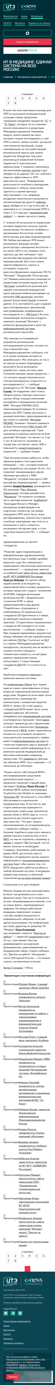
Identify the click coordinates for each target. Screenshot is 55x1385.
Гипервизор (41, 726)
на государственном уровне (34, 878)
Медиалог (10, 496)
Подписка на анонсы (39, 23)
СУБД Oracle (35, 426)
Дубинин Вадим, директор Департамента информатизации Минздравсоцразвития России (34, 1116)
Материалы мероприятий (32, 77)
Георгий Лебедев (13, 579)
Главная (8, 77)
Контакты (20, 23)
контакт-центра (31, 170)
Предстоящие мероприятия (17, 1321)
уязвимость (30, 758)
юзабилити (40, 500)
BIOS (24, 730)
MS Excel (31, 314)
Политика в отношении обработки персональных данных (25, 1367)
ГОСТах (21, 639)
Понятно (13, 1377)
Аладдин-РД (11, 796)
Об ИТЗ (7, 23)
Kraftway (21, 786)
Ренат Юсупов (35, 786)
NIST (6, 839)
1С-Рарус (9, 124)
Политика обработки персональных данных (22, 1302)
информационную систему (29, 741)
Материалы (37, 16)
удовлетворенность (30, 447)
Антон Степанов (12, 967)
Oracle (32, 300)
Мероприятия (10, 16)
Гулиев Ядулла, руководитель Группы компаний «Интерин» (31, 1133)
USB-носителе (23, 296)
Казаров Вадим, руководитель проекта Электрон (32, 997)
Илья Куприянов (25, 929)
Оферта (23, 1364)
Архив (24, 16)
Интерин (9, 286)
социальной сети (38, 936)
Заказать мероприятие (27, 42)
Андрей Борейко (23, 486)
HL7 (46, 639)
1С (46, 120)
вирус (46, 719)
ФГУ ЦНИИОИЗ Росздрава (27, 576)
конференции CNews (19, 684)
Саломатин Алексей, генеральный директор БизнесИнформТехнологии (34, 1049)
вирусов (35, 674)
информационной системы (19, 328)
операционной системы (37, 716)
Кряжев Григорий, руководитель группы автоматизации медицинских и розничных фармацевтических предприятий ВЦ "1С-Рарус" (34, 1093)
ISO (19, 664)
